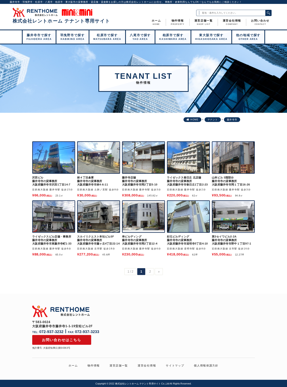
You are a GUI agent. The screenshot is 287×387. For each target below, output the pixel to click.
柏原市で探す (173, 36)
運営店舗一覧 (203, 22)
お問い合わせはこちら (61, 340)
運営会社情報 (232, 22)
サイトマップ (175, 365)
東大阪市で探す (211, 36)
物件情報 (177, 22)
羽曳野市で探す (72, 36)
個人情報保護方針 (206, 365)
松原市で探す (107, 36)
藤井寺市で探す (39, 36)
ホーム (156, 22)
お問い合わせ (260, 22)
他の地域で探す (248, 36)
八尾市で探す (140, 36)
